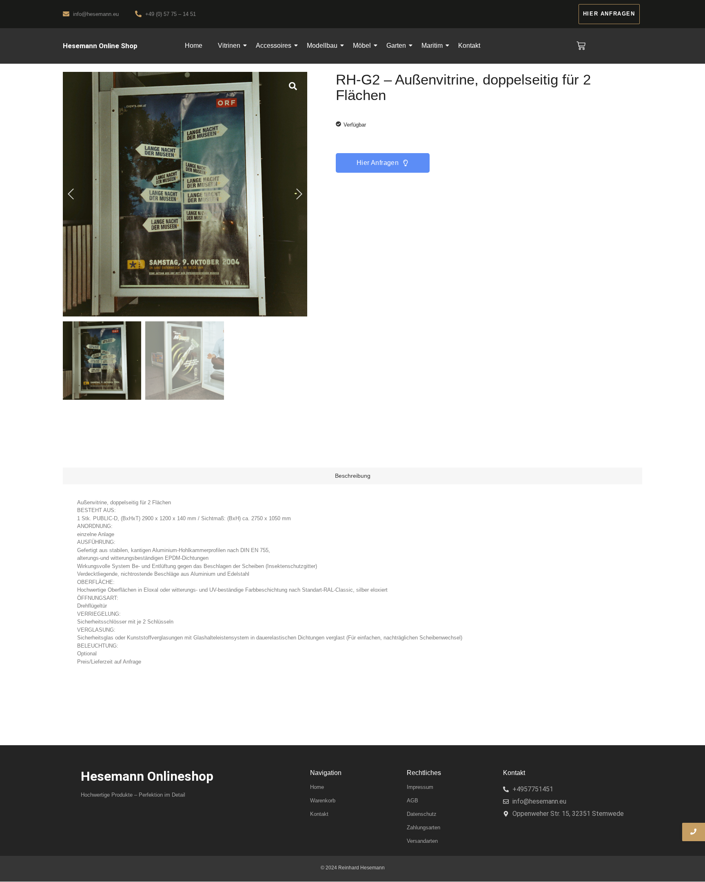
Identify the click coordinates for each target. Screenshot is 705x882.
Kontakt (469, 45)
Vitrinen (229, 45)
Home (193, 45)
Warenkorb (322, 800)
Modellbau (322, 45)
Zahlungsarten (423, 827)
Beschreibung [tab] (352, 475)
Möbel (362, 45)
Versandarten (422, 841)
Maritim (432, 45)
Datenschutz (422, 814)
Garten (396, 45)
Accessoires (273, 45)
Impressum (420, 787)
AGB (412, 800)
